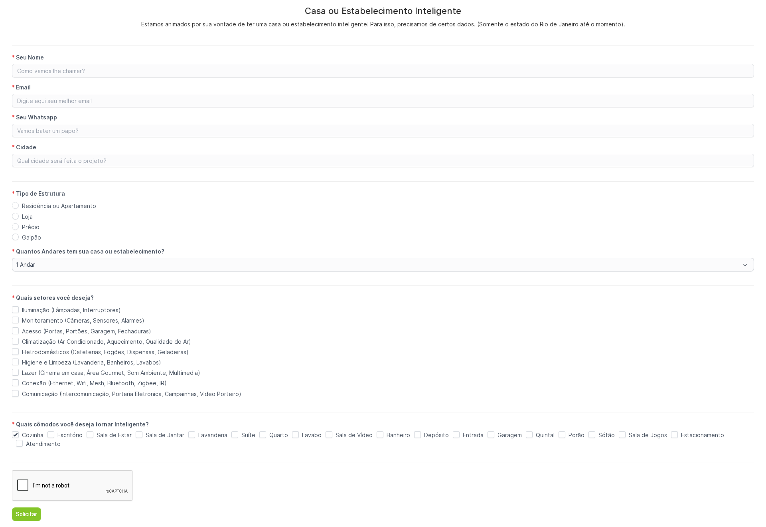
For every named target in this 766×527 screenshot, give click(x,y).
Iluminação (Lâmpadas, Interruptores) (71, 310)
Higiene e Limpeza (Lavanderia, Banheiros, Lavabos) (91, 362)
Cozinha (32, 435)
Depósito (436, 435)
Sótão (606, 435)
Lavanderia (212, 435)
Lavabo (312, 435)
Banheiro (398, 435)
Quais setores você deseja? (53, 297)
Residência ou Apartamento (59, 205)
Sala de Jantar (165, 435)
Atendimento (43, 443)
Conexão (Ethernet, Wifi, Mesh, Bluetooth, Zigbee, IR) (94, 383)
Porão (576, 435)
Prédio (30, 227)
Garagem (510, 435)
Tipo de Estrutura (38, 193)
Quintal (545, 435)
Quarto (278, 435)
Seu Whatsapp (34, 117)
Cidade (24, 147)
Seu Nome (28, 57)
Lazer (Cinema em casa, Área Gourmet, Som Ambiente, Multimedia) (111, 372)
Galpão (31, 237)
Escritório (70, 435)
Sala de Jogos (648, 435)
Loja (27, 216)
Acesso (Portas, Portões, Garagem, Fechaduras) (86, 331)
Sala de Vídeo (354, 435)
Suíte (248, 435)
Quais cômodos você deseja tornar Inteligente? (80, 424)
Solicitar (26, 514)
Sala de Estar (114, 435)
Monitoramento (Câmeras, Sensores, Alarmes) (83, 320)
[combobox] (383, 264)
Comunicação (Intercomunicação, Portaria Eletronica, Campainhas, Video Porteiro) (131, 393)
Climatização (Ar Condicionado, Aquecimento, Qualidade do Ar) (106, 341)
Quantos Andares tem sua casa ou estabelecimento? (88, 251)
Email (21, 87)
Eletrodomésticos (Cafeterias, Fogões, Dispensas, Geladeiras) (105, 352)
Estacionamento (702, 435)
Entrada (473, 435)
